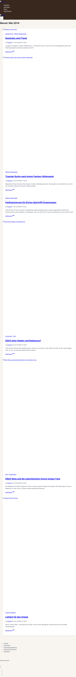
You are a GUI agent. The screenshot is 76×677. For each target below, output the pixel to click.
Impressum (7, 645)
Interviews (7, 7)
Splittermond (9, 34)
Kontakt (6, 643)
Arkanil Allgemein (10, 612)
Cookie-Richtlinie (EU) (10, 649)
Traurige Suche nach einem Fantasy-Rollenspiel (29, 176)
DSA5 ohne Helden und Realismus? (23, 340)
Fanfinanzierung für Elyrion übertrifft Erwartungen (30, 202)
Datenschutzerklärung (10, 647)
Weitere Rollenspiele (20, 34)
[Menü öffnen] (1, 18)
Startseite (7, 651)
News (5, 9)
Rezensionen (7, 11)
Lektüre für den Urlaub (16, 617)
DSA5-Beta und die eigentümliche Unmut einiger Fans (32, 479)
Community (8, 336)
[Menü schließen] (0, 666)
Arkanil (10, 42)
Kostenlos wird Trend (16, 38)
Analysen (6, 5)
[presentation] (39, 29)
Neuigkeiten (12, 474)
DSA (14, 336)
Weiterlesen (9, 52)
